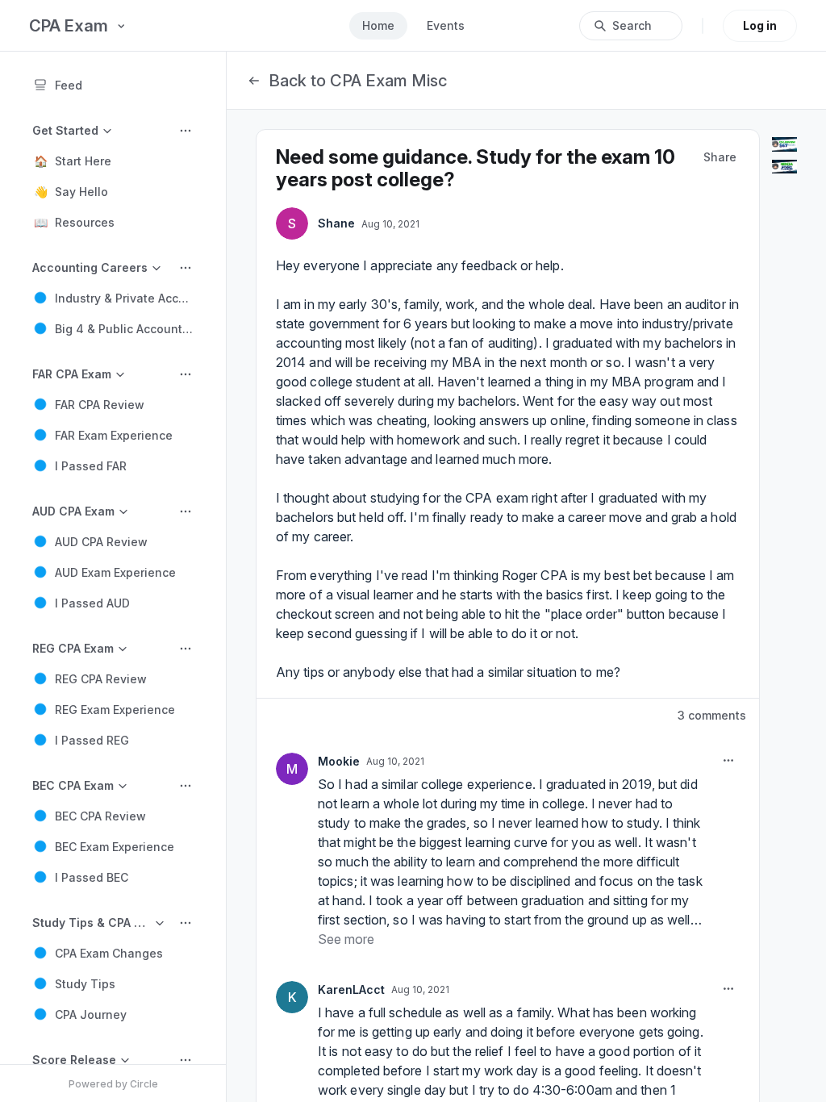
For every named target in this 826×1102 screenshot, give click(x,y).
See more (346, 939)
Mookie (339, 761)
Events (446, 25)
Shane (336, 223)
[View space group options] (185, 131)
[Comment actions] (728, 760)
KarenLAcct (351, 989)
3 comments (712, 715)
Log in (760, 25)
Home (378, 25)
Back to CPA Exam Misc (358, 80)
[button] (112, 160)
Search (632, 25)
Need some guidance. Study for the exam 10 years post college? (475, 168)
